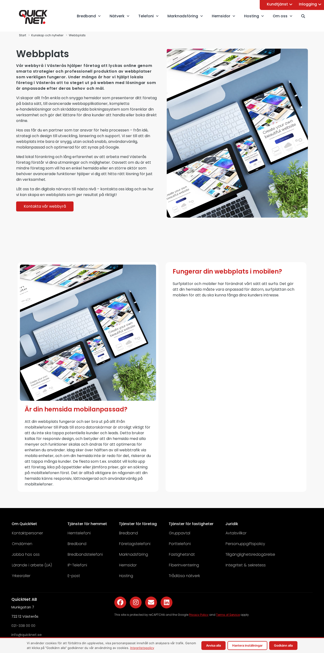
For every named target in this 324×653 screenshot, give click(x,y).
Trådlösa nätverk (184, 575)
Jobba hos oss (26, 554)
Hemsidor (128, 565)
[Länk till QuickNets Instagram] (136, 602)
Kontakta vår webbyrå (45, 206)
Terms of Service (228, 615)
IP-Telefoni (77, 565)
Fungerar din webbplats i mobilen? (227, 271)
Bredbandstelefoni (85, 554)
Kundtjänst (277, 4)
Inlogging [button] (308, 4)
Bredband (77, 543)
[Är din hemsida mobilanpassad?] (88, 399)
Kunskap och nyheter (47, 35)
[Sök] (305, 16)
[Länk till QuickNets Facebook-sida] (120, 602)
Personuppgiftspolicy (245, 543)
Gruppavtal (179, 533)
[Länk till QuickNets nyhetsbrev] (151, 602)
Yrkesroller (21, 575)
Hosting (126, 575)
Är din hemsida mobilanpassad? (76, 409)
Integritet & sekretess (246, 565)
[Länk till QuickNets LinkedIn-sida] (166, 602)
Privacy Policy (198, 615)
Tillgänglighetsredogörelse (250, 554)
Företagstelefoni (134, 543)
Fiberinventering (184, 565)
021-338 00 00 (23, 625)
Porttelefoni (180, 543)
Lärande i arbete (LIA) (32, 565)
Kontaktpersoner (27, 533)
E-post (74, 575)
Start (22, 35)
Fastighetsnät (182, 554)
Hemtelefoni (79, 533)
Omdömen (22, 543)
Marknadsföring (133, 554)
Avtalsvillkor (236, 533)
